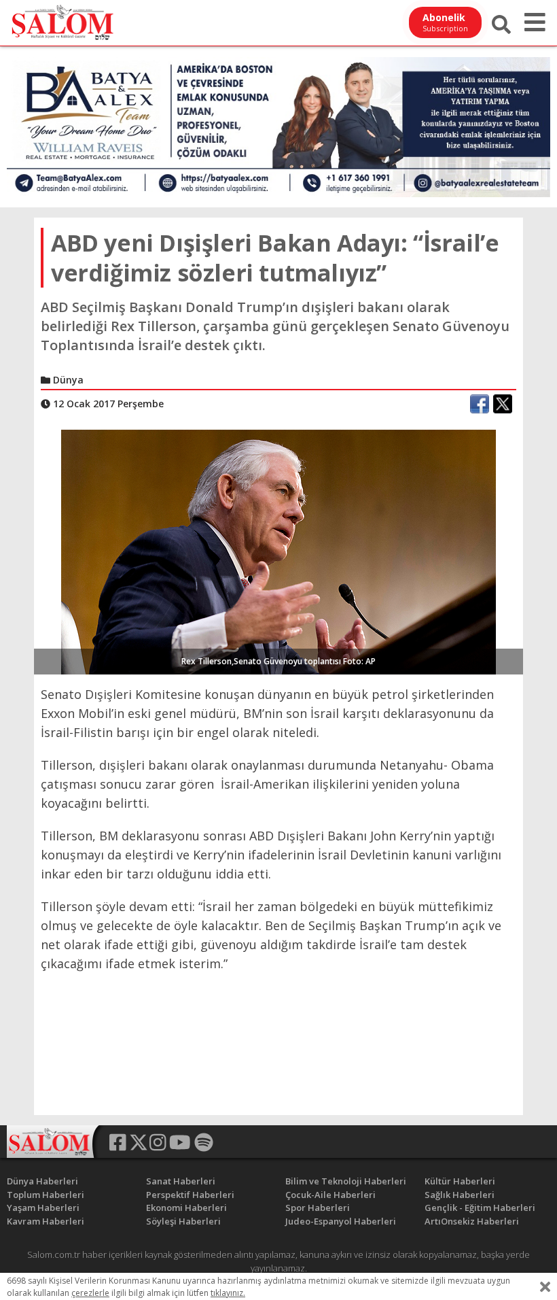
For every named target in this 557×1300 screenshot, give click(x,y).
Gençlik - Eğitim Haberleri (480, 1207)
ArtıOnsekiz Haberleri (472, 1221)
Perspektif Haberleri (190, 1194)
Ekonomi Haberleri (186, 1207)
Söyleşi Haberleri (183, 1221)
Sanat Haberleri (180, 1181)
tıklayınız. (228, 1293)
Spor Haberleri (317, 1207)
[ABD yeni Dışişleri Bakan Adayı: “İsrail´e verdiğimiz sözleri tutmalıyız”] (278, 551)
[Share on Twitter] (502, 403)
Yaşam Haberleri (43, 1207)
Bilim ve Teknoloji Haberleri (345, 1181)
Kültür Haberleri (460, 1181)
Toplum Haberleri (45, 1194)
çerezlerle (90, 1293)
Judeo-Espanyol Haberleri (340, 1221)
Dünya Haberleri (42, 1181)
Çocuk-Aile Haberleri (330, 1194)
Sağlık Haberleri (460, 1194)
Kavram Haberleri (45, 1221)
